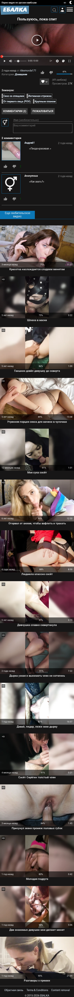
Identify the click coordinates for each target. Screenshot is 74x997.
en (65, 2)
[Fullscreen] (69, 61)
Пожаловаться (43, 111)
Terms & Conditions (37, 990)
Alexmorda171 (28, 70)
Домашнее (21, 74)
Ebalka (44, 995)
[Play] (37, 40)
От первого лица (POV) (17, 101)
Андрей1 (29, 142)
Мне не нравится (51, 72)
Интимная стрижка (40, 96)
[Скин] (63, 61)
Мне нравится (42, 72)
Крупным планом (45, 101)
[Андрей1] (11, 151)
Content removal (60, 990)
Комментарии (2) (14, 111)
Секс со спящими (13, 96)
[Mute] (10, 61)
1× (51, 61)
